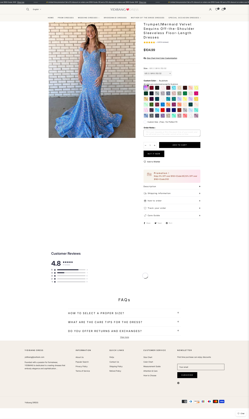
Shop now (120, 2)
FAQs (111, 357)
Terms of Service (83, 371)
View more (124, 337)
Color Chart (148, 362)
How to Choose (149, 375)
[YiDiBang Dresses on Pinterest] (178, 382)
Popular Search (82, 362)
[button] (28, 9)
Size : (155, 68)
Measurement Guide (152, 366)
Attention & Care (150, 371)
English (36, 9)
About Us (80, 357)
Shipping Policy (116, 366)
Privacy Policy (82, 366)
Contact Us (114, 362)
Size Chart (147, 357)
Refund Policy (115, 371)
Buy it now (154, 154)
